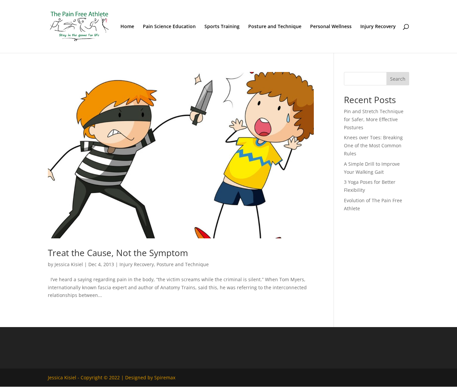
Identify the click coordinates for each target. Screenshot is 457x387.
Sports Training (222, 26)
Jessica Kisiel (69, 264)
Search (397, 79)
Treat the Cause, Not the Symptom (118, 253)
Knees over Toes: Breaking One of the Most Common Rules (373, 145)
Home (127, 26)
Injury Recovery (378, 26)
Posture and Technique (274, 26)
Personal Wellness (331, 26)
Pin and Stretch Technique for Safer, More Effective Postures (373, 119)
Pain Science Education (169, 26)
